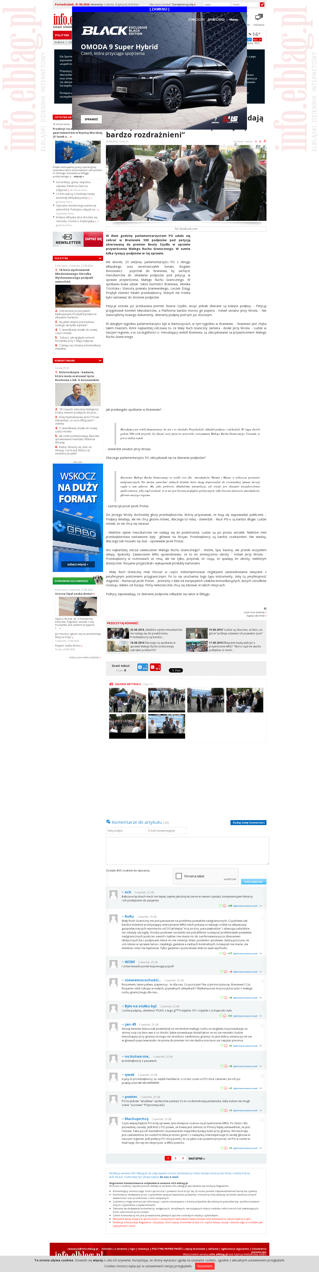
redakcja (143, 1248)
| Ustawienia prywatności (258, 1250)
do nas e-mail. (169, 1177)
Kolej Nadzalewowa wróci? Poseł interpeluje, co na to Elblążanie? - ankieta (77, 420)
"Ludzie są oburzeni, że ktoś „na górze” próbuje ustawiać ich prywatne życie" (236, 631)
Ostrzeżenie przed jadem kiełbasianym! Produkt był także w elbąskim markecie (75, 314)
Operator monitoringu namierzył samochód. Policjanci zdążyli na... (77, 207)
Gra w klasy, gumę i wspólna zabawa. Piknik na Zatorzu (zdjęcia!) (73, 186)
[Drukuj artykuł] (235, 145)
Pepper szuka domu (68, 645)
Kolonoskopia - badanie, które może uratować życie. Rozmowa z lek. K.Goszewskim (77, 376)
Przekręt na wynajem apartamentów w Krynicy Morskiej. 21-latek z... (78, 132)
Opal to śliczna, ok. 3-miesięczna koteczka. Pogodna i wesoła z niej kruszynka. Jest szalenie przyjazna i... (74, 623)
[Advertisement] (230, 264)
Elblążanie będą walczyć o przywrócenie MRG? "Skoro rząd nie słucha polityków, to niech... (235, 646)
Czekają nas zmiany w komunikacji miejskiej (78, 347)
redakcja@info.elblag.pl (82, 1248)
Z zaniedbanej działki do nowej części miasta (76, 331)
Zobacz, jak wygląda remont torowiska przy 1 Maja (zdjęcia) (74, 339)
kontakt (107, 1248)
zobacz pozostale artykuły (84, 657)
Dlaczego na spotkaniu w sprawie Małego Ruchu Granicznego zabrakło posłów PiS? (152, 646)
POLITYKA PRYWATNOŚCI (167, 1248)
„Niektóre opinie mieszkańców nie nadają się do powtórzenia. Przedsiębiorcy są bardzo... (156, 633)
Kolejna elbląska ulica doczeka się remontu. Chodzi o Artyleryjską (76, 219)
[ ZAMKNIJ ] (159, 9)
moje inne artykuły (255, 612)
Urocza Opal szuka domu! (75, 594)
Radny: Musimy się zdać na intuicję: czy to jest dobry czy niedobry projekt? (73, 450)
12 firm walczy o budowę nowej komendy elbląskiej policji (75, 196)
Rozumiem (204, 1266)
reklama (213, 1248)
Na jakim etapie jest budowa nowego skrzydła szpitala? (74, 323)
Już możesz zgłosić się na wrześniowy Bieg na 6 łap (78, 635)
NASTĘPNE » (197, 1158)
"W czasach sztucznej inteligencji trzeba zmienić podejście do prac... (77, 410)
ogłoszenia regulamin (235, 1248)
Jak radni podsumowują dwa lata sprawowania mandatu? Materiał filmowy (77, 439)
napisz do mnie (256, 615)
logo (132, 1248)
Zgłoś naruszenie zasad (245, 905)
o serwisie (120, 1248)
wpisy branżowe (195, 1248)
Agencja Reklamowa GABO (250, 1254)
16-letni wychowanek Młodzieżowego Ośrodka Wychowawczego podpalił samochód (74, 275)
